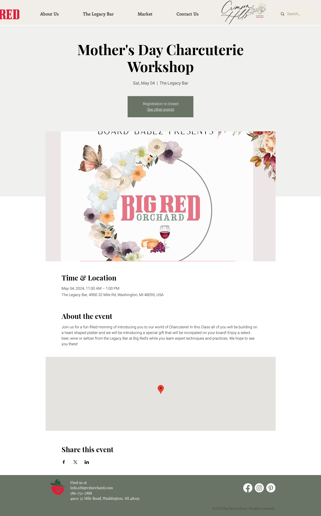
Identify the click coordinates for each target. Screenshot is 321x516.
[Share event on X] (75, 462)
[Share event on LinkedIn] (87, 462)
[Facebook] (247, 487)
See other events (160, 109)
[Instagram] (259, 487)
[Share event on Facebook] (64, 462)
